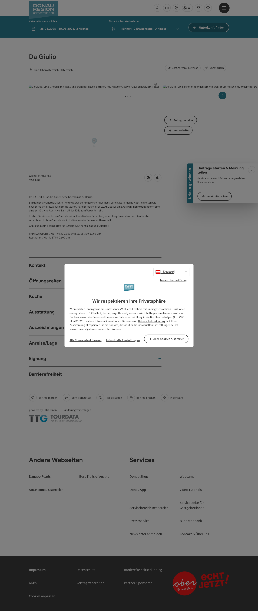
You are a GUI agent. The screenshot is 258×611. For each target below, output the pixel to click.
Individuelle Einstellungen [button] (123, 340)
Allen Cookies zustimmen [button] (168, 339)
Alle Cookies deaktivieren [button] (85, 340)
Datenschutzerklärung (173, 280)
